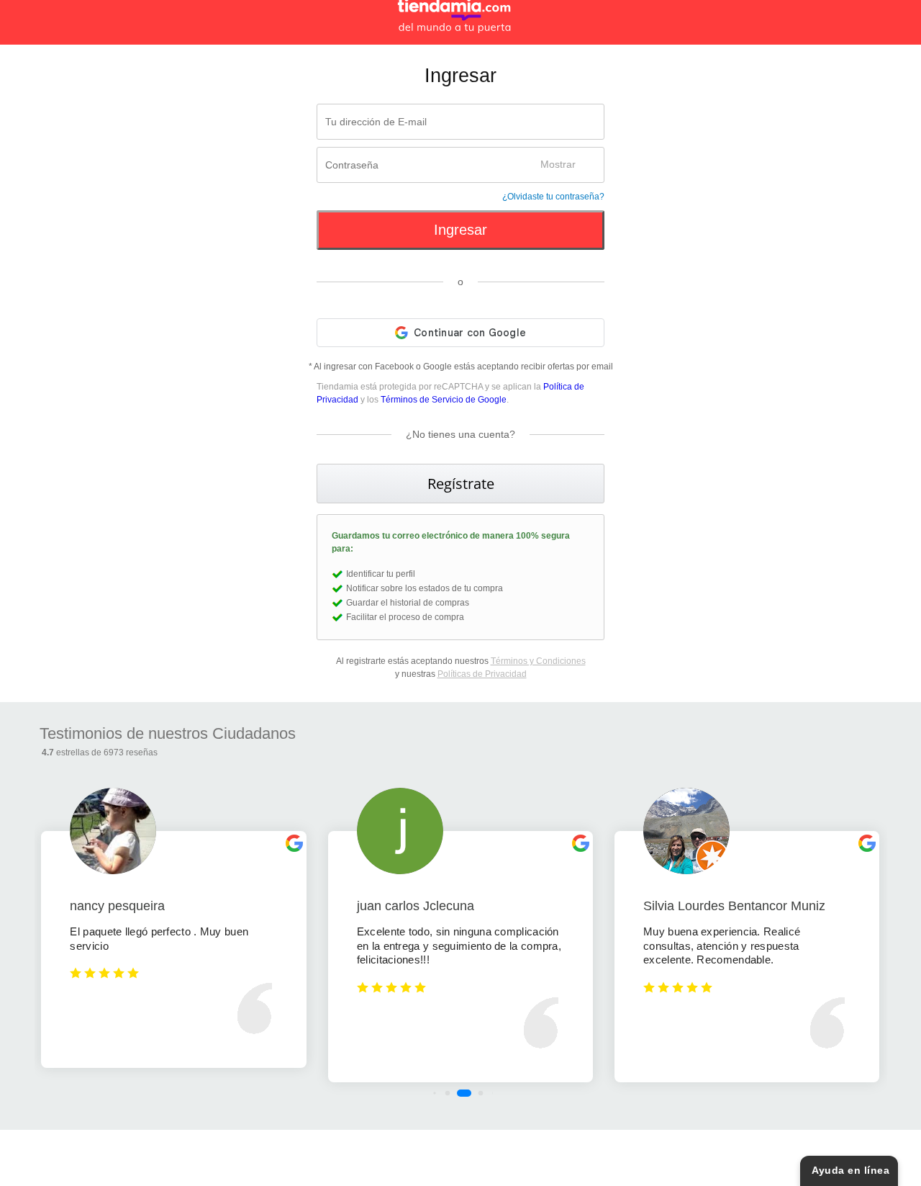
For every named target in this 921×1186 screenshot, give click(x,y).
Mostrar (558, 164)
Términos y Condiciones (538, 661)
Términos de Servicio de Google (444, 400)
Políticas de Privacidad (482, 674)
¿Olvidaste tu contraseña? (553, 197)
